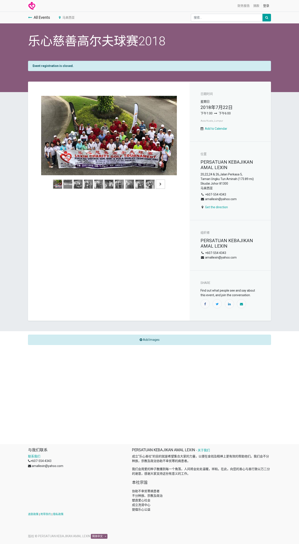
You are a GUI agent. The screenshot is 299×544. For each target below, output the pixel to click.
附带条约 (45, 514)
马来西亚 (68, 17)
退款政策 (33, 514)
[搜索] (266, 17)
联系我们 (34, 456)
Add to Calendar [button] (216, 128)
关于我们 (204, 450)
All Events (42, 17)
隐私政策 (58, 514)
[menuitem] (244, 6)
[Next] (167, 142)
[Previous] (51, 142)
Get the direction (216, 207)
